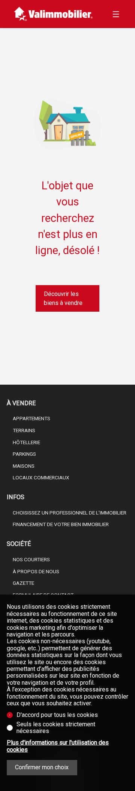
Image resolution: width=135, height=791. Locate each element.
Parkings (24, 454)
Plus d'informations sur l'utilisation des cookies (58, 746)
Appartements (31, 418)
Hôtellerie (26, 442)
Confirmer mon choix (42, 767)
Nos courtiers (31, 559)
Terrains (24, 430)
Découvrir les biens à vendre (63, 298)
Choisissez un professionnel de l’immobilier (69, 513)
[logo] (53, 14)
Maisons (23, 466)
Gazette (23, 583)
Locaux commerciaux (41, 477)
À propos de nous (36, 571)
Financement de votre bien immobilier (61, 524)
